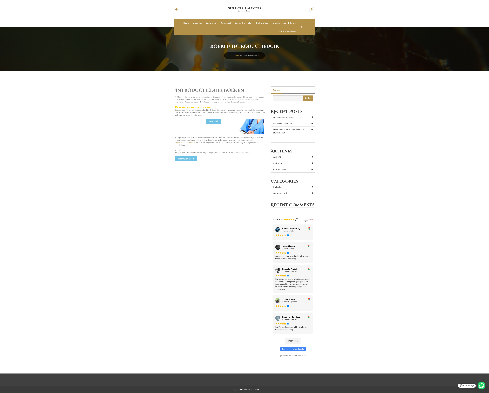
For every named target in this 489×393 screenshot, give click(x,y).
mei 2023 (277, 163)
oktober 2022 (279, 169)
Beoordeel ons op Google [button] (293, 349)
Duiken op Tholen (243, 23)
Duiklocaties (262, 23)
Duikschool (225, 23)
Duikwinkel (211, 23)
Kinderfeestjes (279, 23)
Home (186, 23)
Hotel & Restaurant (288, 31)
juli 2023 (277, 157)
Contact (293, 23)
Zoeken (276, 90)
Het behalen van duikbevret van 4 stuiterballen (288, 131)
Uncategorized (280, 193)
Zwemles (197, 23)
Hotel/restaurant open (283, 117)
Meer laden (293, 341)
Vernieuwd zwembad (282, 123)
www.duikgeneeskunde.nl (185, 142)
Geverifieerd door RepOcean (294, 355)
